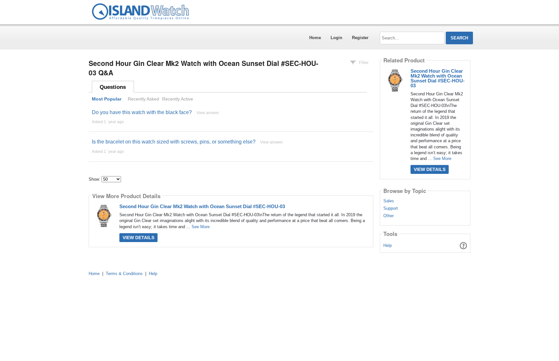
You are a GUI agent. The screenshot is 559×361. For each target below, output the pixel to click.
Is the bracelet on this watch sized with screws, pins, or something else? (174, 141)
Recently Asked (143, 98)
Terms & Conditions (124, 273)
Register (360, 37)
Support (390, 208)
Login (336, 37)
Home (315, 37)
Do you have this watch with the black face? (142, 112)
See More (201, 226)
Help (387, 245)
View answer (207, 113)
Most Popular (106, 98)
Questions (113, 87)
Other (388, 216)
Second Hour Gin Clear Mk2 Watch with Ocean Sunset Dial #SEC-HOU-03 (202, 206)
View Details (138, 237)
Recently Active (177, 98)
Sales (388, 201)
